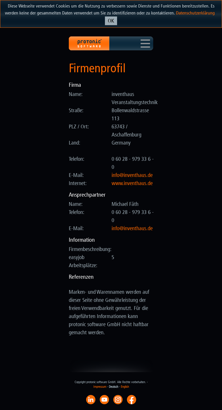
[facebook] (131, 399)
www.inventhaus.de (132, 183)
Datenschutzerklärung (195, 13)
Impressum (99, 387)
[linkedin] (90, 399)
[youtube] (104, 399)
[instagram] (118, 399)
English (125, 387)
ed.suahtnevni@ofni (132, 175)
